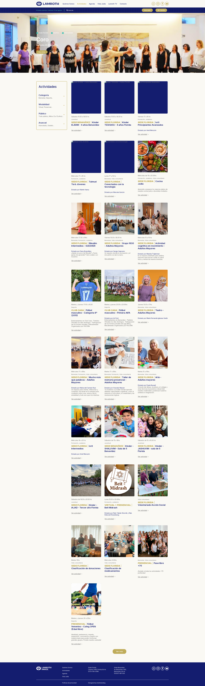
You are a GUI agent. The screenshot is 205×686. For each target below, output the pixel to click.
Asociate (147, 10)
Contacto (123, 4)
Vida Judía (102, 4)
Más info (54, 52)
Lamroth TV (112, 4)
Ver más (119, 651)
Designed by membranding (96, 683)
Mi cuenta (161, 10)
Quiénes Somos (68, 4)
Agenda (92, 4)
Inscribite (42, 52)
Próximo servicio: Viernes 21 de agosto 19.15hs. (51, 10)
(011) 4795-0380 (93, 671)
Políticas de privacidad (69, 683)
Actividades (81, 4)
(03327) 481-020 (119, 673)
